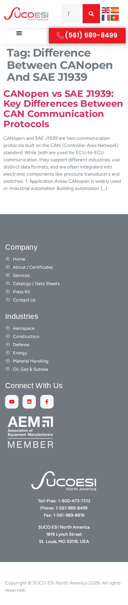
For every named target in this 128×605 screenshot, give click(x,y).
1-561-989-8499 (71, 508)
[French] (106, 17)
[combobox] (70, 13)
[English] (106, 10)
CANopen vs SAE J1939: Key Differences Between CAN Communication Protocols (63, 109)
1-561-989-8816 (68, 515)
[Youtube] (11, 401)
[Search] (91, 13)
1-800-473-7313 (74, 500)
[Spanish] (115, 10)
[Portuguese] (115, 17)
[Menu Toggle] (19, 33)
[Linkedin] (29, 401)
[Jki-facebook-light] (47, 401)
